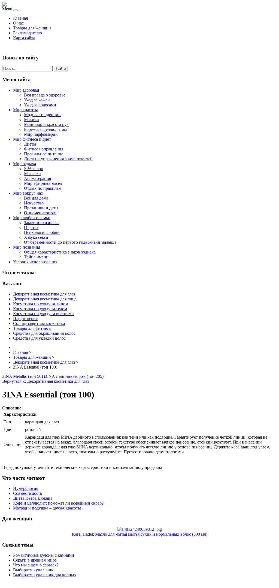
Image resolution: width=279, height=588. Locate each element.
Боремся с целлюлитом (45, 129)
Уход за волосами (40, 104)
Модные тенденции (42, 114)
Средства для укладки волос (39, 338)
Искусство (34, 203)
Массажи (32, 173)
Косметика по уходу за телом (40, 308)
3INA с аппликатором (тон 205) (74, 376)
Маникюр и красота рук (46, 124)
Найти (61, 69)
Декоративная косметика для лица (45, 299)
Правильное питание (43, 154)
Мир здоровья (26, 90)
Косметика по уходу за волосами (43, 313)
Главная (20, 18)
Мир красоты (25, 109)
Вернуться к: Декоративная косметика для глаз (45, 381)
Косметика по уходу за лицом (40, 303)
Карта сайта (24, 37)
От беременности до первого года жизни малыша (70, 242)
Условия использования (35, 262)
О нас (18, 23)
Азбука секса (36, 237)
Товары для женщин (32, 28)
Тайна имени (36, 257)
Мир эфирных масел (43, 183)
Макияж (31, 119)
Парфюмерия (25, 318)
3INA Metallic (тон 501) (23, 376)
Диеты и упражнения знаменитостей (58, 158)
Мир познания (26, 247)
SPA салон (33, 168)
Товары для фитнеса (32, 328)
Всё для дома (36, 198)
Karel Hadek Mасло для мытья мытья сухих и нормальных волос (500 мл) (139, 534)
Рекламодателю (27, 33)
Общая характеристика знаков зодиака (60, 252)
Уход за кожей (37, 100)
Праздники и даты (41, 208)
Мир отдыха (24, 163)
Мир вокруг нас (28, 193)
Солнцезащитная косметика (39, 323)
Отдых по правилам (42, 188)
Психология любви (42, 232)
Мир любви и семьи (31, 217)
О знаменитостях (40, 212)
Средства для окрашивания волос (44, 333)
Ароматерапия (37, 178)
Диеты (30, 144)
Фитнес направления (43, 149)
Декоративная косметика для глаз (44, 294)
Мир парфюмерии (41, 134)
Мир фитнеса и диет (32, 139)
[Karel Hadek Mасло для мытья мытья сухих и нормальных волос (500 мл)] (139, 529)
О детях (31, 227)
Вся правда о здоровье (44, 95)
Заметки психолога (41, 222)
